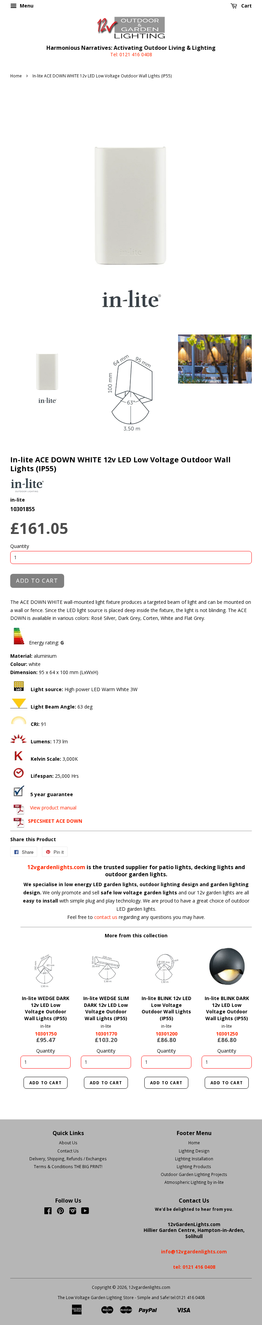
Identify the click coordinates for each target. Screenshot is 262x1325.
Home (16, 75)
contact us (106, 917)
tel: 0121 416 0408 (194, 1267)
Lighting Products (194, 1166)
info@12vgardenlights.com (194, 1251)
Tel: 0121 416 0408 (131, 54)
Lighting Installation (194, 1158)
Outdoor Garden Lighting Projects (194, 1174)
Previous (35, 966)
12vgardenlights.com (57, 867)
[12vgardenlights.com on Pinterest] (60, 1212)
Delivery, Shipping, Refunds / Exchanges (68, 1158)
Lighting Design (194, 1150)
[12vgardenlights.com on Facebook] (48, 1212)
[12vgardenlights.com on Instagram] (72, 1212)
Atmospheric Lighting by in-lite (194, 1182)
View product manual (53, 807)
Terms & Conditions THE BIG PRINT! (68, 1166)
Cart (246, 5)
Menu (25, 5)
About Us (68, 1142)
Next (56, 966)
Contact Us (68, 1150)
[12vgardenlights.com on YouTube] (85, 1212)
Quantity (19, 546)
